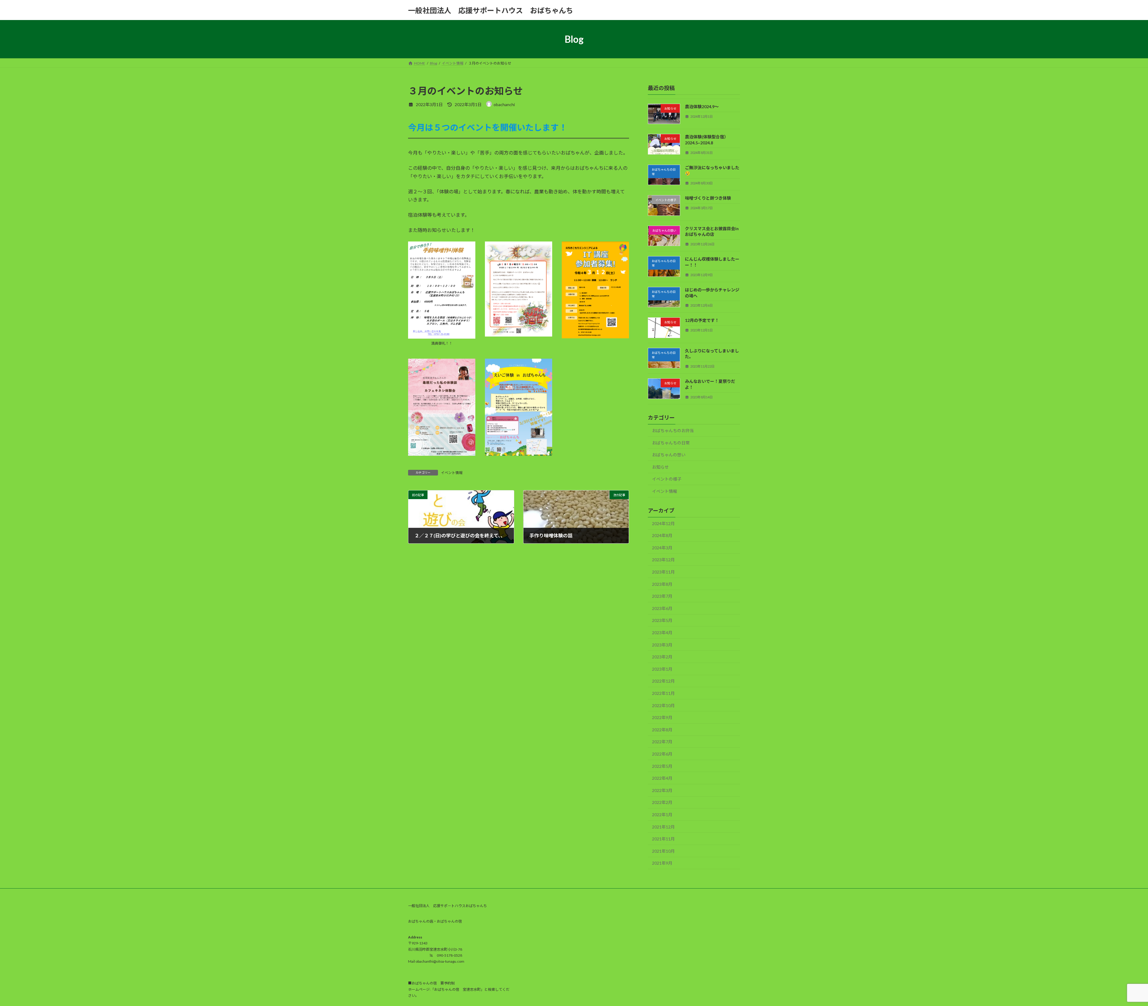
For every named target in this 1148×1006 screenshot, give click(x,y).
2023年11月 (663, 571)
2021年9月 (662, 863)
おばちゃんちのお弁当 (673, 430)
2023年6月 (662, 608)
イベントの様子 (666, 479)
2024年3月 (662, 547)
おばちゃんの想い (669, 454)
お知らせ (660, 467)
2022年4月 (662, 778)
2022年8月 (662, 729)
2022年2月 (662, 802)
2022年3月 (662, 790)
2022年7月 (662, 741)
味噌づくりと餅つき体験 (708, 198)
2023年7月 (662, 596)
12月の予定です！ (702, 320)
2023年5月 (662, 620)
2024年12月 (663, 523)
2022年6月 (662, 753)
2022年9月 (662, 717)
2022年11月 (663, 693)
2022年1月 (662, 814)
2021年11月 (663, 838)
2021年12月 (663, 826)
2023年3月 (662, 644)
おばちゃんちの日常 (671, 442)
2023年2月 (662, 656)
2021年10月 (663, 851)
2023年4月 (662, 632)
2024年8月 (662, 535)
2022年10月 (663, 705)
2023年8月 (662, 584)
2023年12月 (663, 559)
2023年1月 (662, 669)
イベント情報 (451, 472)
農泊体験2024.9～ (702, 106)
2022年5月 (662, 766)
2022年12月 (663, 681)
